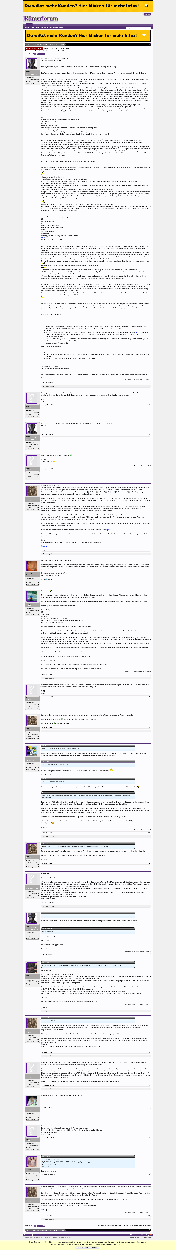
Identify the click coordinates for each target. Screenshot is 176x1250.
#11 (149, 863)
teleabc (28, 1139)
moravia (29, 1076)
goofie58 (29, 574)
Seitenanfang (145, 1235)
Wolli (28, 975)
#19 (149, 1174)
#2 (149, 405)
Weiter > (42, 54)
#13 (149, 954)
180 (38, 612)
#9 (149, 727)
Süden (41, 51)
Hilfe (131, 1235)
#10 (149, 833)
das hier (137, 332)
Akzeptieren (79, 1247)
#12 (149, 902)
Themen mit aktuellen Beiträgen (52, 27)
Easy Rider (30, 759)
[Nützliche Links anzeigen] (149, 44)
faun (27, 499)
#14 (149, 1007)
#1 (149, 382)
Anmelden (147, 14)
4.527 (37, 414)
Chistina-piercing (46, 238)
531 (38, 507)
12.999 (37, 767)
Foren (29, 25)
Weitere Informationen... (91, 1247)
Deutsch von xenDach (62, 1237)
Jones (28, 406)
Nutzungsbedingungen (134, 1237)
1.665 (37, 1117)
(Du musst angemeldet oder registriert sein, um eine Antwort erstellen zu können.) (124, 1226)
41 (38, 895)
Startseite (137, 1235)
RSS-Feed (151, 1234)
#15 (149, 1052)
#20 (149, 1215)
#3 (149, 435)
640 (38, 1178)
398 (38, 81)
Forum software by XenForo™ (38, 1237)
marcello (29, 1169)
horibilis (29, 1109)
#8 (149, 697)
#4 (149, 469)
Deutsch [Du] (28, 1235)
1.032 (37, 582)
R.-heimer (29, 604)
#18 (149, 1138)
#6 (149, 583)
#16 (149, 1085)
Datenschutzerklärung (146, 1237)
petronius (29, 887)
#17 (149, 1107)
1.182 (37, 984)
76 (38, 1147)
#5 (149, 550)
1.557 (37, 1084)
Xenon (56, 51)
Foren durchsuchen (32, 27)
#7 (149, 674)
